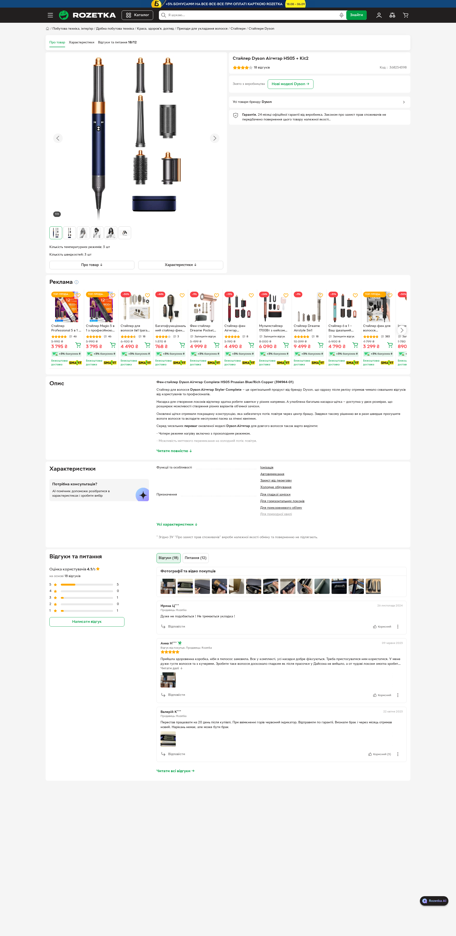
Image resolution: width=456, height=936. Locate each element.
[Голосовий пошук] (341, 15)
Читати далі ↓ (172, 668)
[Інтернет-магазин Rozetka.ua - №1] (87, 15)
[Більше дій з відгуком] (398, 626)
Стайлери (238, 28)
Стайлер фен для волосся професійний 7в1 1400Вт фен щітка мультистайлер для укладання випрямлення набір (378, 329)
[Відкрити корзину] (405, 15)
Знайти (356, 15)
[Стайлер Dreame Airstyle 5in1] (309, 307)
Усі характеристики (177, 525)
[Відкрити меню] (50, 15)
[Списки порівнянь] (392, 15)
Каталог (141, 15)
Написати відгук (87, 622)
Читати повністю (174, 451)
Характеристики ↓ (181, 265)
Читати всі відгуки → (176, 771)
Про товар (57, 42)
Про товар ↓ (92, 265)
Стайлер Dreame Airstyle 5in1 (307, 328)
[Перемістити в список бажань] (78, 295)
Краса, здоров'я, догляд (155, 28)
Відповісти (176, 626)
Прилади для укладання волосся (202, 28)
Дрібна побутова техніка (115, 28)
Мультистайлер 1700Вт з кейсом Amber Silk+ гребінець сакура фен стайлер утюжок (272, 329)
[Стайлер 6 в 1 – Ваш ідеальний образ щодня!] (343, 307)
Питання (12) (196, 558)
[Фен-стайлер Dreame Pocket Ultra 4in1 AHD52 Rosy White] (205, 307)
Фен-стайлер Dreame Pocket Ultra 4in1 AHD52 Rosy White (203, 329)
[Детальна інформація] (76, 282)
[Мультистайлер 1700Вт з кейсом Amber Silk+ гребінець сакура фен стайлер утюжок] (274, 307)
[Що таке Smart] (75, 363)
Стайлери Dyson (261, 28)
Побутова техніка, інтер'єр (72, 28)
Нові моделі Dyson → (290, 84)
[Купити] (78, 345)
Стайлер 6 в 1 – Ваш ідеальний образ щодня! (340, 329)
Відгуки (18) (169, 558)
